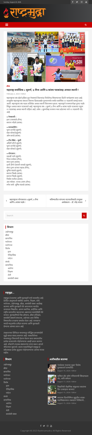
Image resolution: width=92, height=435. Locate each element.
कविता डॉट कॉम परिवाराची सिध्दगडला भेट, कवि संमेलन (72, 377)
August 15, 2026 (63, 392)
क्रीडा (8, 86)
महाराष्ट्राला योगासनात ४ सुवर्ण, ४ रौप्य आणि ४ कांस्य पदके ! (24, 201)
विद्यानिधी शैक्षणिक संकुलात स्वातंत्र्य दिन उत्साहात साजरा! (71, 388)
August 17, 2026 (63, 381)
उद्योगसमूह (9, 231)
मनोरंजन (8, 241)
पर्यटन (10, 258)
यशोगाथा (8, 245)
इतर (9, 251)
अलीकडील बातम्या (58, 359)
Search (84, 215)
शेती (9, 275)
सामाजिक (9, 265)
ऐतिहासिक (12, 255)
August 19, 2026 (63, 371)
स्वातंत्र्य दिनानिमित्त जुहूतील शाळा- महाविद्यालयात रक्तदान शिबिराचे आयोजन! (71, 400)
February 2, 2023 (13, 94)
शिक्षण (10, 271)
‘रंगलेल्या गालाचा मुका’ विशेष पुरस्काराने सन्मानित (68, 366)
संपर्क (7, 261)
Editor (23, 94)
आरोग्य (10, 268)
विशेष (7, 248)
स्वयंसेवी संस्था (13, 278)
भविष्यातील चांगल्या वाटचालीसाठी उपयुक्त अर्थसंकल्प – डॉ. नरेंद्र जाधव (66, 201)
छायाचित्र (8, 238)
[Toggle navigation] (7, 25)
